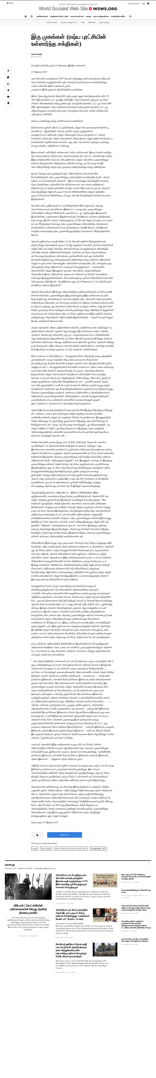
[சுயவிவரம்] (148, 4)
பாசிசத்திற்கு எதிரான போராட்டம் (45, 868)
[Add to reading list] (8, 103)
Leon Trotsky (36, 54)
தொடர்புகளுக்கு (104, 22)
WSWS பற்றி (92, 22)
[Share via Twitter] (8, 77)
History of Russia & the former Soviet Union (71, 849)
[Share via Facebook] (8, 71)
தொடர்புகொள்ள (134, 3)
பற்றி (143, 3)
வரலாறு (34, 849)
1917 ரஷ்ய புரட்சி (10, 868)
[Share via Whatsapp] (8, 84)
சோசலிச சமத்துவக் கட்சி (69, 22)
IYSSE (82, 22)
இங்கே (71, 65)
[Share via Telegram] (8, 90)
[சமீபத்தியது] (31, 17)
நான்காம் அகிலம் (51, 22)
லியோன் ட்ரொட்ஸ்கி (25, 868)
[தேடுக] (130, 17)
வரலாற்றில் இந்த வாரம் (98, 849)
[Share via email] (8, 96)
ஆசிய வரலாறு (46, 849)
